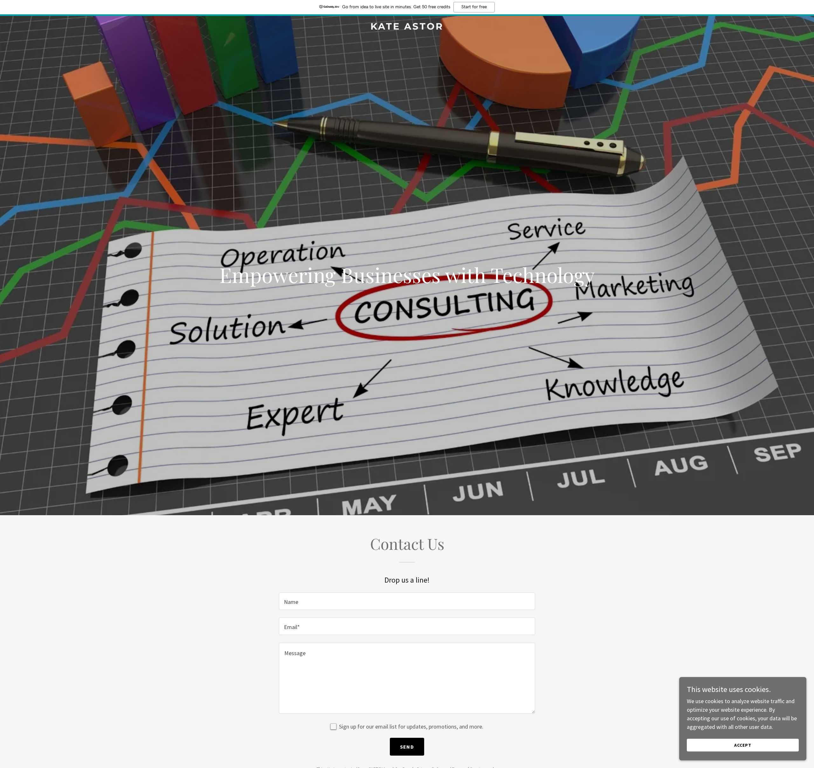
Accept (742, 745)
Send (407, 747)
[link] (406, 27)
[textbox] (407, 601)
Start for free (474, 7)
